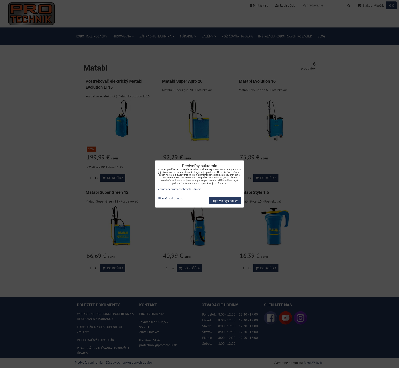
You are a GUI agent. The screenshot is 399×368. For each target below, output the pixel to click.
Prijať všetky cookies (225, 201)
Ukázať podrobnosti (170, 198)
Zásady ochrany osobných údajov (179, 189)
